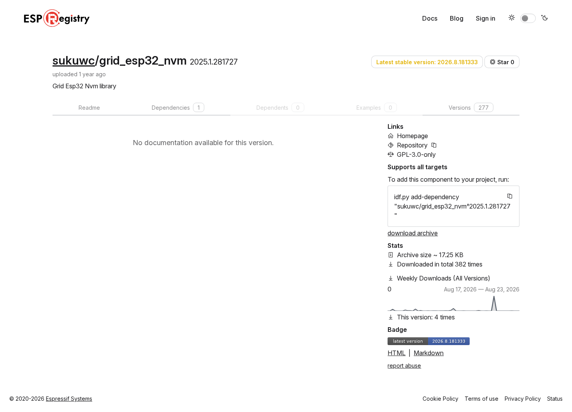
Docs (429, 18)
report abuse (404, 365)
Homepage (412, 136)
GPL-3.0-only (416, 154)
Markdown (429, 353)
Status (555, 398)
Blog (456, 18)
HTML (396, 353)
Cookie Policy (440, 398)
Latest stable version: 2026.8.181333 (427, 62)
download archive (413, 233)
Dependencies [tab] (176, 107)
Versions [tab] (469, 107)
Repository (412, 145)
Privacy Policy (523, 398)
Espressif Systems (69, 398)
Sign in (485, 18)
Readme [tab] (89, 107)
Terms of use (481, 398)
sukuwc (74, 60)
